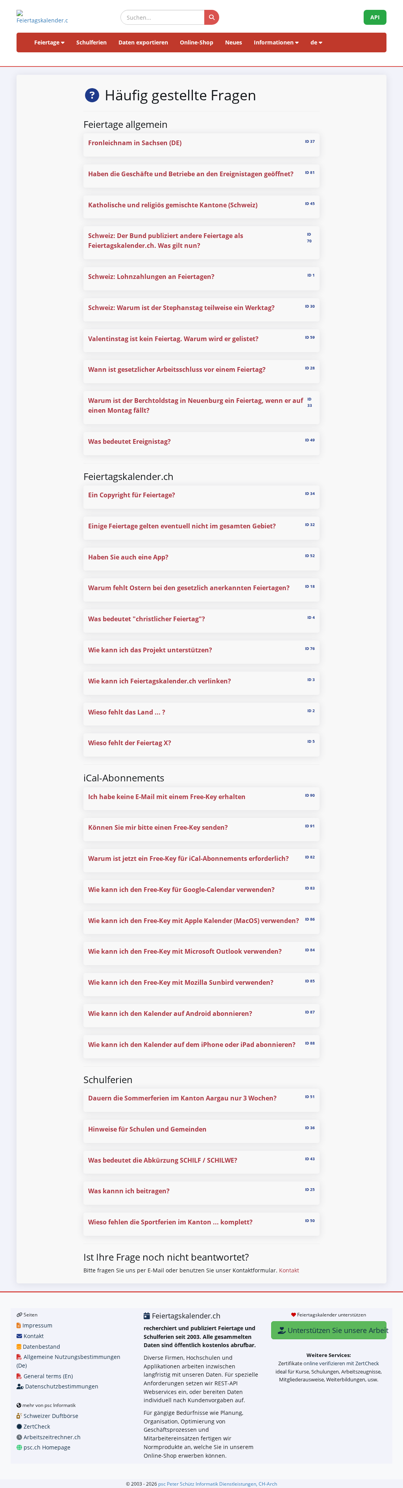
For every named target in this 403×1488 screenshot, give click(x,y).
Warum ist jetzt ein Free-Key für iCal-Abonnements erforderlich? (188, 858)
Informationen (274, 42)
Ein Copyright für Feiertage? (131, 495)
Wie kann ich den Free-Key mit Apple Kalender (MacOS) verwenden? (193, 920)
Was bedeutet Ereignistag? (129, 441)
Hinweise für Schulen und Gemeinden (147, 1129)
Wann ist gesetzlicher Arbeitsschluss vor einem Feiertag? (177, 369)
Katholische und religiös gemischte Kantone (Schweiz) (172, 205)
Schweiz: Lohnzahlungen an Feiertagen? (151, 276)
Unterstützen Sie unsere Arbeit (336, 1330)
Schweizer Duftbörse (50, 1416)
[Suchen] (211, 17)
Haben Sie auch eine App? (128, 557)
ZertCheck (36, 1426)
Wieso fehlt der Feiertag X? (129, 742)
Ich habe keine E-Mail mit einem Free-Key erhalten (167, 796)
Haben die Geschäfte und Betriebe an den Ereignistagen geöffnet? (191, 174)
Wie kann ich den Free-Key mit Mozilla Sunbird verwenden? (181, 982)
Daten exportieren (143, 42)
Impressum (36, 1325)
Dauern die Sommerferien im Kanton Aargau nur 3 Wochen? (182, 1098)
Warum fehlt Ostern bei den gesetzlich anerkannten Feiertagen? (189, 587)
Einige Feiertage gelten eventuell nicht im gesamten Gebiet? (182, 526)
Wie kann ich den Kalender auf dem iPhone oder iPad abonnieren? (192, 1044)
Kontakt (289, 1270)
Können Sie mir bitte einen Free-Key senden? (158, 827)
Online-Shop (196, 42)
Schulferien (91, 42)
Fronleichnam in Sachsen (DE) (134, 142)
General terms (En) (47, 1376)
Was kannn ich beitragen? (129, 1191)
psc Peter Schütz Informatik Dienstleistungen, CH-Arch (217, 1484)
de (315, 42)
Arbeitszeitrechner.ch (51, 1437)
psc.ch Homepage (46, 1447)
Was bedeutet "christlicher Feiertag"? (146, 619)
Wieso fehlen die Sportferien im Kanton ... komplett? (170, 1222)
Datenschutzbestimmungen (61, 1386)
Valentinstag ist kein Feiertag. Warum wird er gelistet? (173, 338)
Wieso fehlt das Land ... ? (126, 712)
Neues (233, 42)
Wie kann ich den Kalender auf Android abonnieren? (170, 1013)
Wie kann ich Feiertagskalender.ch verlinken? (159, 681)
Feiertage (47, 42)
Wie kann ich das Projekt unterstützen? (150, 650)
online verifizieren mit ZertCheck (341, 1363)
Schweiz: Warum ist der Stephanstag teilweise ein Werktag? (181, 307)
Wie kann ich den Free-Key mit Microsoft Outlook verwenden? (185, 951)
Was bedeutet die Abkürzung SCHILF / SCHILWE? (162, 1160)
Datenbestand (40, 1346)
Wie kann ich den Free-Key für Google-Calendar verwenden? (181, 889)
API (375, 17)
